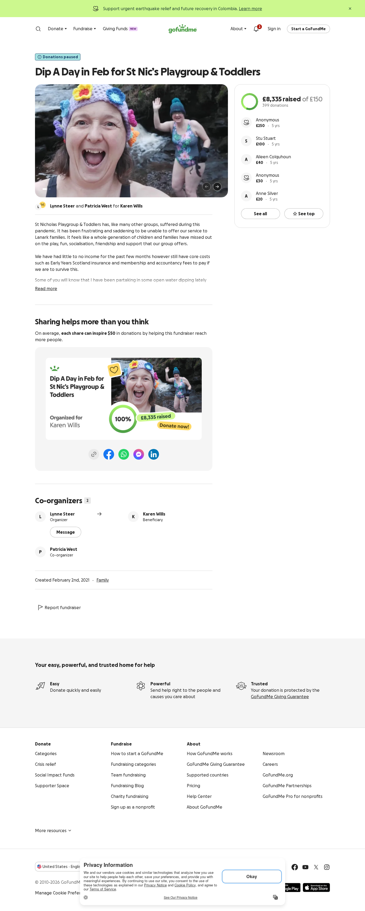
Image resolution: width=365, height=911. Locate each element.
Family (102, 580)
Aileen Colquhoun (273, 156)
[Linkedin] (153, 454)
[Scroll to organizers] (42, 205)
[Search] (38, 29)
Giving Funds (119, 28)
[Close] (350, 8)
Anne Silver (267, 193)
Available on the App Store (316, 887)
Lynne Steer (62, 514)
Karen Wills (154, 514)
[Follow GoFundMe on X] (316, 867)
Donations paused (60, 57)
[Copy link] (93, 454)
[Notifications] (256, 29)
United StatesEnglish (62, 866)
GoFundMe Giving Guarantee (280, 696)
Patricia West (63, 549)
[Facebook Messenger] (138, 454)
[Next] (217, 186)
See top (306, 213)
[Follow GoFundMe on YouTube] (305, 867)
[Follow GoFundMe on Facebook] (294, 867)
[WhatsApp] (123, 454)
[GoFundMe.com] (183, 29)
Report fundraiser (63, 607)
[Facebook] (108, 454)
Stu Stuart (266, 138)
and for (96, 205)
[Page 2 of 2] (50, 189)
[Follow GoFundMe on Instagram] (326, 867)
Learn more (250, 8)
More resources (51, 830)
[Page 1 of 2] (44, 189)
